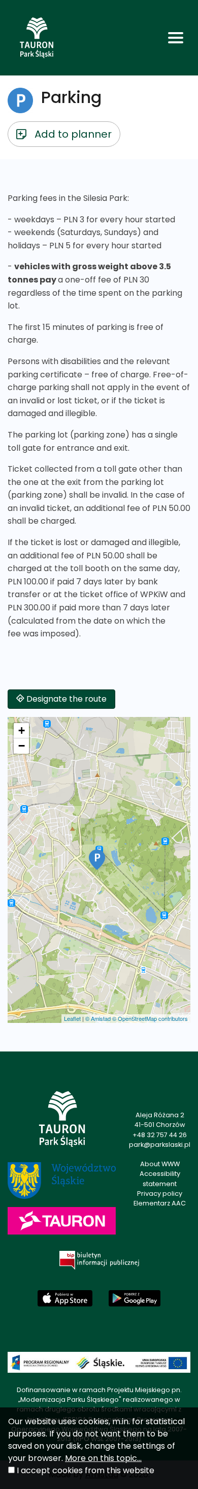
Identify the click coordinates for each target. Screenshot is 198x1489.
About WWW (160, 1164)
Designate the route (65, 699)
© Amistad (98, 1018)
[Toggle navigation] (175, 37)
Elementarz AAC (160, 1203)
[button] (97, 860)
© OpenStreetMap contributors (150, 1018)
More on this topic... (103, 1458)
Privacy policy (159, 1193)
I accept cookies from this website (85, 1470)
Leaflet (72, 1018)
